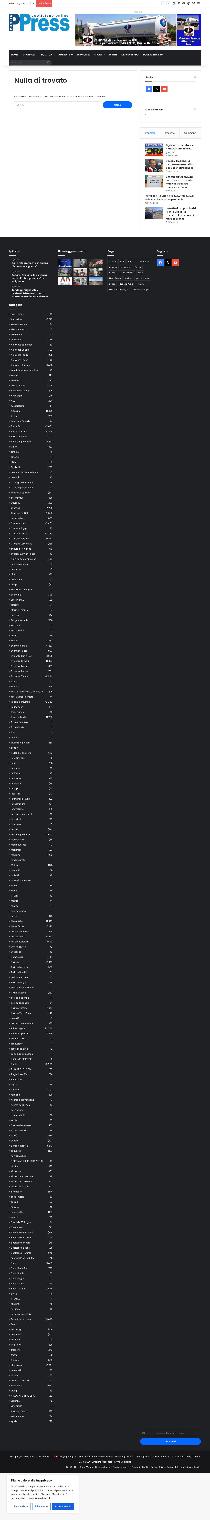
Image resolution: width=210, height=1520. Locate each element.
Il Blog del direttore (21, 753)
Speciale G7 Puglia (21, 1222)
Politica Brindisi (19, 972)
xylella (14, 1421)
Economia (83, 54)
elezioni (15, 605)
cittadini (15, 457)
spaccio (15, 1217)
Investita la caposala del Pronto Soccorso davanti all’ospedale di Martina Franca (181, 213)
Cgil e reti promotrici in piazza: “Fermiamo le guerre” (180, 149)
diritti (13, 574)
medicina (16, 855)
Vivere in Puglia (19, 1411)
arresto (15, 380)
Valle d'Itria (16, 1385)
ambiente (16, 339)
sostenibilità (17, 1212)
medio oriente (18, 860)
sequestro (16, 1151)
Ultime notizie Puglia (118, 289)
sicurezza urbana (20, 1186)
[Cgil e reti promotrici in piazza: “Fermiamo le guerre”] (154, 150)
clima (14, 462)
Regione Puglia (126, 284)
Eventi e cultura (19, 645)
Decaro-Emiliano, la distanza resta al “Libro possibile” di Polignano (180, 164)
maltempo (16, 849)
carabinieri (144, 261)
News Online (17, 926)
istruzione (16, 824)
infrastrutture (18, 804)
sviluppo (15, 1309)
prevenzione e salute (22, 1023)
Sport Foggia (17, 1278)
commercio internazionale (24, 472)
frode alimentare (19, 722)
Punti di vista (18, 1079)
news (14, 916)
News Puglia (115, 278)
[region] (43, 1494)
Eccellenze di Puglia (21, 589)
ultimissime (17, 1365)
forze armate (18, 712)
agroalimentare (19, 324)
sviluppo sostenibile (21, 1314)
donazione (16, 579)
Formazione (17, 707)
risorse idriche (18, 1115)
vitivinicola (16, 1406)
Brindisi (131, 261)
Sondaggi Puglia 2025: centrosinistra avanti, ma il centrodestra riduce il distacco (179, 182)
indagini (15, 788)
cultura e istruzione (21, 548)
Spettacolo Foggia (20, 1242)
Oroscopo (16, 952)
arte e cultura (18, 385)
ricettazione (17, 1110)
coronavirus (17, 497)
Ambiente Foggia (20, 355)
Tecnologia (16, 1329)
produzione (17, 1043)
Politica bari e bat (20, 967)
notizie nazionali (19, 941)
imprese (15, 763)
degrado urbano (19, 564)
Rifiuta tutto (41, 1506)
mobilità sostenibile (21, 880)
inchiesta (16, 773)
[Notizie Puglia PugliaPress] (39, 22)
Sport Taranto (18, 1288)
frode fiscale (17, 727)
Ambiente (64, 54)
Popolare (150, 132)
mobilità (15, 875)
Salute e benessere (21, 1125)
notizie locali (17, 936)
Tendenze (16, 1334)
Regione (15, 1089)
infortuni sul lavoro (21, 798)
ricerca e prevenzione (22, 1099)
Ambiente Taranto (20, 365)
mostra (14, 900)
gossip (14, 747)
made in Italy (18, 839)
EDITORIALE (17, 599)
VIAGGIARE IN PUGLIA (23, 1395)
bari (122, 261)
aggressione (17, 314)
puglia (112, 284)
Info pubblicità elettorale (187, 1467)
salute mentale (19, 1130)
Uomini (14, 1375)
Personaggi (17, 957)
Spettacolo (16, 1227)
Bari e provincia (19, 431)
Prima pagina (18, 1028)
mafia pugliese (18, 844)
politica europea (19, 977)
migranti (15, 870)
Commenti (190, 132)
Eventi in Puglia (19, 650)
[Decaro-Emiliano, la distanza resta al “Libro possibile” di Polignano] (154, 165)
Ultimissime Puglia (141, 289)
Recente (170, 132)
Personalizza (21, 1506)
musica (15, 906)
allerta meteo (18, 329)
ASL (13, 400)
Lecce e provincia (20, 834)
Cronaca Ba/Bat (19, 513)
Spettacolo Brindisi (21, 1237)
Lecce (112, 272)
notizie (128, 278)
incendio (15, 768)
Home (14, 54)
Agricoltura (16, 319)
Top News (16, 1344)
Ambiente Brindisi (20, 349)
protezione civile (19, 1048)
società (15, 1207)
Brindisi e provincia (21, 441)
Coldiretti (16, 467)
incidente (16, 778)
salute (14, 1120)
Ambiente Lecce (19, 360)
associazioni (17, 406)
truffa (14, 1355)
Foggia (138, 267)
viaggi (14, 1390)
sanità (14, 1135)
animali (14, 375)
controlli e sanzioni (21, 492)
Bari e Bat (16, 426)
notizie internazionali (21, 931)
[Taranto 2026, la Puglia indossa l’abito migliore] (65, 281)
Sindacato (16, 1191)
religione (15, 1094)
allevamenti (17, 334)
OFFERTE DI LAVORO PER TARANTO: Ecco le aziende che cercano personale (169, 197)
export (14, 681)
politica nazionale (20, 997)
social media (17, 1196)
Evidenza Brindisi (20, 661)
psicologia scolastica (22, 1054)
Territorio (16, 1339)
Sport (98, 54)
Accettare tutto (63, 1506)
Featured (15, 686)
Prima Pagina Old (20, 1033)
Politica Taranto (19, 1008)
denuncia (16, 569)
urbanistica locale (20, 1380)
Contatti (136, 1467)
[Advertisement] (98, 1496)
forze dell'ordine (19, 717)
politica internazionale (22, 987)
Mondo (14, 890)
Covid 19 (15, 503)
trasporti (15, 1349)
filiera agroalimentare (22, 696)
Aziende (15, 416)
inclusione (16, 783)
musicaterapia (18, 911)
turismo (15, 1360)
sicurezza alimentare (22, 1176)
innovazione (17, 809)
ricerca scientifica (20, 1105)
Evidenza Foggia (19, 666)
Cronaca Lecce (19, 533)
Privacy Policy (166, 1467)
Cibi (15, 895)
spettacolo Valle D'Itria (23, 1258)
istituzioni (16, 819)
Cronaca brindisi (19, 523)
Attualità (15, 411)
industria (15, 793)
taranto (141, 284)
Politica (46, 54)
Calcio (14, 446)
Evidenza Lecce (19, 671)
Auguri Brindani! (62, 3)
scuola (14, 1140)
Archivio (125, 1467)
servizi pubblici (18, 1156)
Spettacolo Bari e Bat (22, 1232)
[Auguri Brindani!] (80, 272)
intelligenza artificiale (22, 814)
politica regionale (20, 1003)
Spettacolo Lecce (20, 1247)
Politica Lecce (18, 992)
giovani (15, 737)
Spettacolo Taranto (21, 1253)
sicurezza (16, 1171)
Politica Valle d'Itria (21, 1013)
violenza (15, 1401)
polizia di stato (142, 278)
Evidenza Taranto (20, 676)
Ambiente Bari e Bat (21, 344)
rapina (14, 1084)
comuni (15, 477)
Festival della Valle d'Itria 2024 (27, 691)
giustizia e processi (21, 742)
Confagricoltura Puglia (22, 482)
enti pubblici (17, 630)
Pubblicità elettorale (21, 1059)
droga (14, 584)
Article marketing (20, 390)
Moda (14, 885)
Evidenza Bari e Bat (21, 656)
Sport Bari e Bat (19, 1268)
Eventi (112, 54)
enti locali (16, 625)
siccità (14, 1166)
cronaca (113, 267)
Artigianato (16, 395)
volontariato (17, 1416)
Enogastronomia (19, 620)
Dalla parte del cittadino (23, 559)
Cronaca (29, 54)
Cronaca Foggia (19, 528)
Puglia (14, 1064)
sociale (14, 1202)
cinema (15, 451)
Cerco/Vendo (130, 54)
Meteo (14, 865)
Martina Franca (127, 272)
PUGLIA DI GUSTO (21, 1069)
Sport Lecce (17, 1283)
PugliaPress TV (153, 54)
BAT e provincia (19, 436)
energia (15, 615)
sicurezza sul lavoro (21, 1181)
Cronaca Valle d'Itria (21, 543)
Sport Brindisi (18, 1273)
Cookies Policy (149, 1467)
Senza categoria (19, 1145)
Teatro (14, 1324)
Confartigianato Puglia (22, 487)
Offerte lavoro (18, 946)
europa (14, 635)
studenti (15, 1304)
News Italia (17, 921)
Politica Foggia (18, 982)
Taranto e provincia (21, 1319)
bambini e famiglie (20, 421)
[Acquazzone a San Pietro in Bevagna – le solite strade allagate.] (80, 281)
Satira (16, 1298)
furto (13, 732)
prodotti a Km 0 (19, 1038)
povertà (15, 1018)
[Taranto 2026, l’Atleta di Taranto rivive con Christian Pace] (65, 263)
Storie (14, 1293)
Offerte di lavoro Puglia (107, 1467)
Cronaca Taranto (20, 538)
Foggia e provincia (20, 702)
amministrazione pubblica (24, 370)
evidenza (125, 267)
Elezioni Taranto (19, 610)
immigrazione (18, 758)
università (16, 1370)
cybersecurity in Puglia (23, 554)
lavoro (14, 829)
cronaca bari (17, 518)
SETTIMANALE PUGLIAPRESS (27, 1161)
